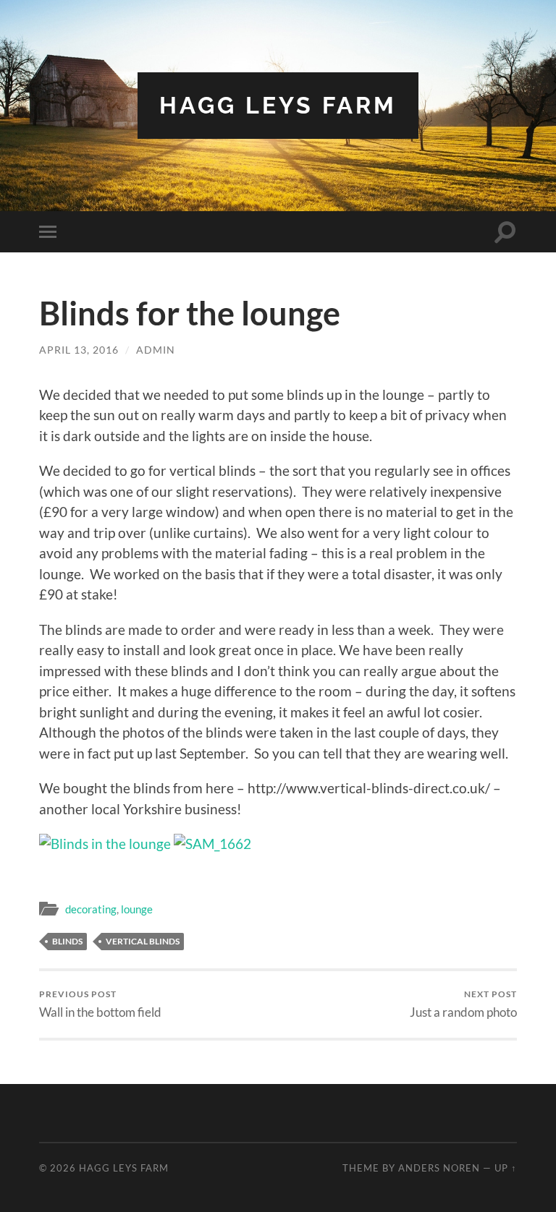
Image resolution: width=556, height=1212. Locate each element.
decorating (91, 909)
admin (155, 349)
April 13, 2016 (79, 349)
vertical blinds (143, 941)
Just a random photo (463, 1004)
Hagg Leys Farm (278, 105)
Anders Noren (439, 1168)
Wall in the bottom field (100, 1004)
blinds (67, 941)
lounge (137, 909)
